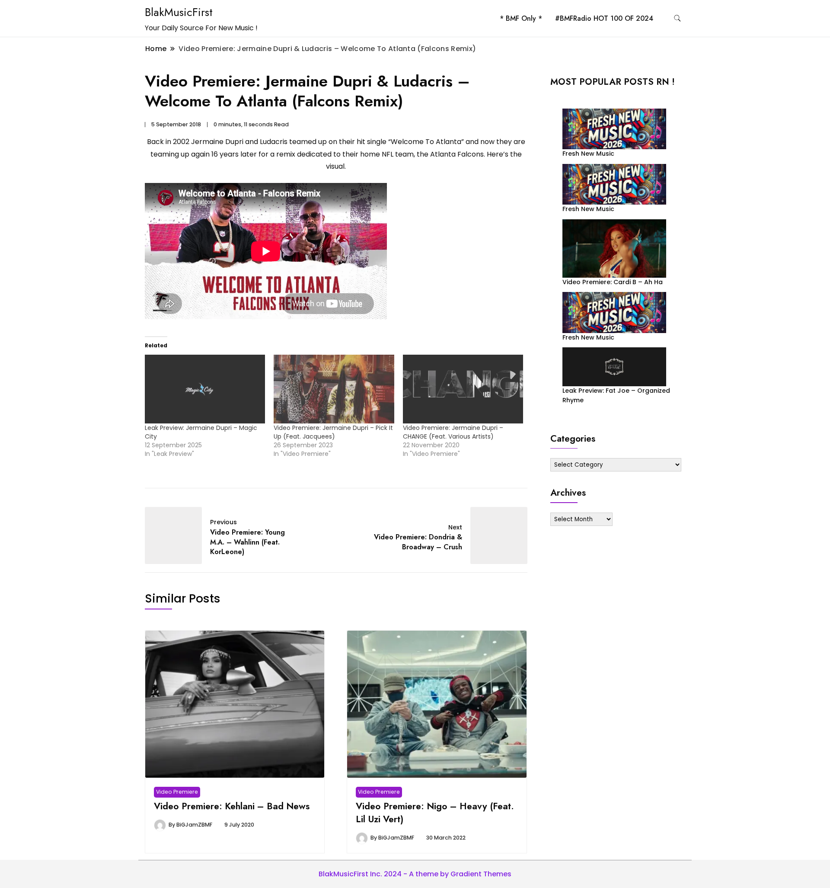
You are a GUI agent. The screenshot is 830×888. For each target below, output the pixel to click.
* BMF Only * (521, 18)
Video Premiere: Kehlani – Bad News (232, 806)
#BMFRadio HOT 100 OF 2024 (604, 18)
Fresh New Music (588, 153)
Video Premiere (177, 791)
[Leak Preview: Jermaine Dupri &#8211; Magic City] (205, 389)
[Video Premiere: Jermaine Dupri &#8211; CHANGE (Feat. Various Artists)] (463, 389)
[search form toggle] (677, 18)
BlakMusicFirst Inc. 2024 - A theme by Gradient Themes (415, 874)
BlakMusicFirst (179, 12)
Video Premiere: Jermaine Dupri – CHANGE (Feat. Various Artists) (453, 432)
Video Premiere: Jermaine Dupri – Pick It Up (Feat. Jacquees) (333, 432)
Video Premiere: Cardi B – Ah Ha (612, 282)
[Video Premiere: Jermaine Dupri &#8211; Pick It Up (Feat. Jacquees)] (334, 389)
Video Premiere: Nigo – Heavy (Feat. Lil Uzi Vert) (435, 812)
